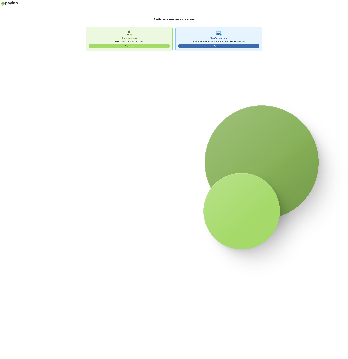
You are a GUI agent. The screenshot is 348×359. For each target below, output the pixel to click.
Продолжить (129, 46)
